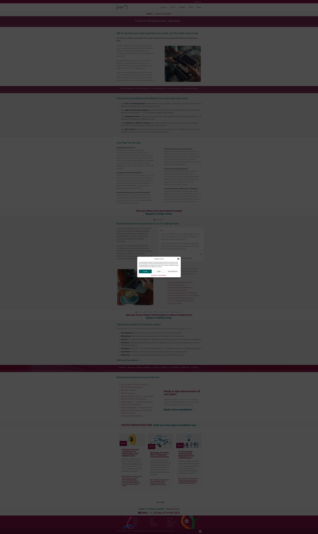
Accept (145, 271)
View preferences (172, 271)
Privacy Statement (162, 275)
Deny (159, 271)
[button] (178, 259)
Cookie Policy (154, 275)
